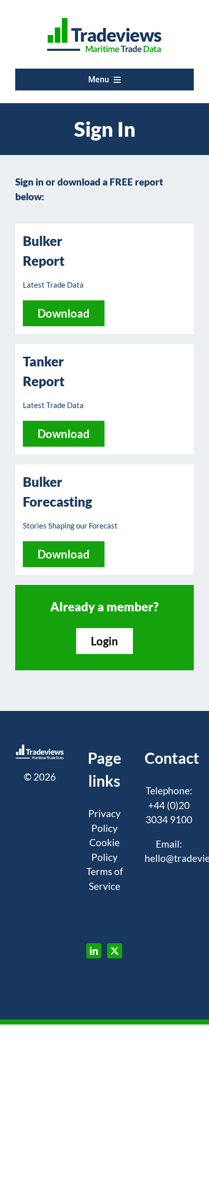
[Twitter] (114, 950)
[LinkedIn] (93, 950)
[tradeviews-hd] (104, 17)
